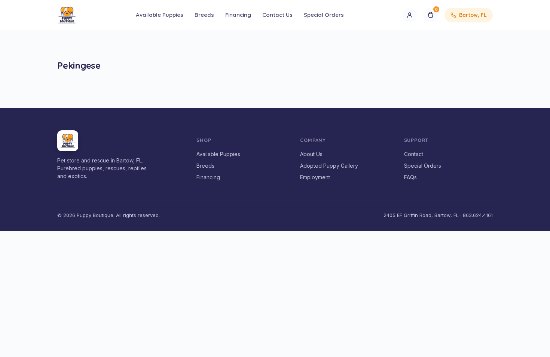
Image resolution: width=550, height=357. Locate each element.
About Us (311, 154)
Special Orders (324, 14)
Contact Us (277, 14)
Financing (238, 14)
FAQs (410, 177)
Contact (413, 154)
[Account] (410, 15)
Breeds (204, 14)
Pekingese (79, 65)
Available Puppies (159, 14)
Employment (315, 177)
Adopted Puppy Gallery (329, 165)
